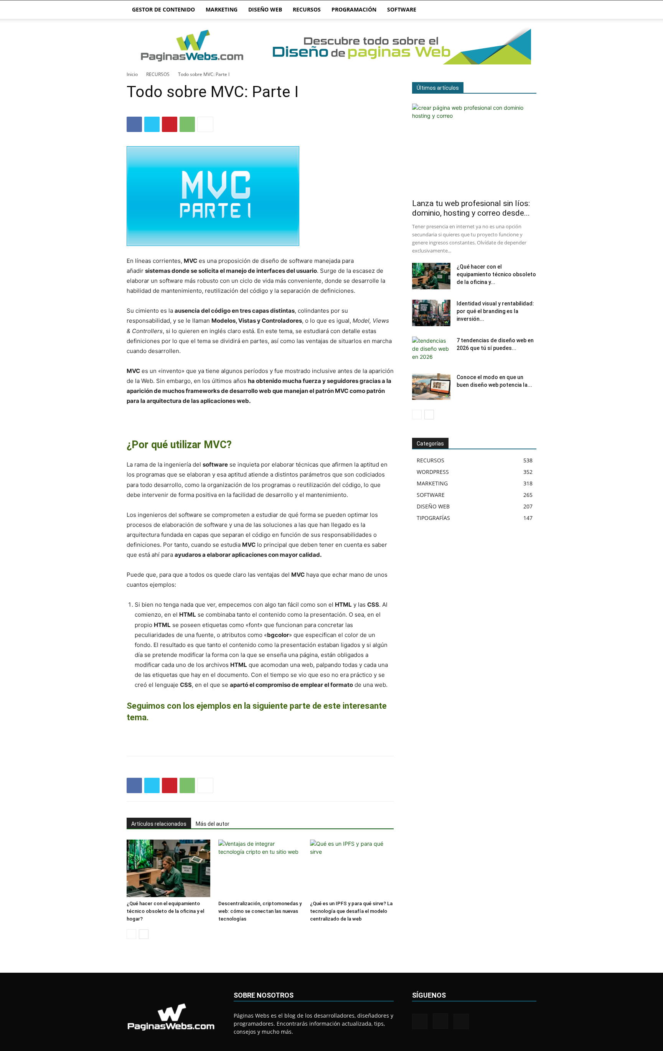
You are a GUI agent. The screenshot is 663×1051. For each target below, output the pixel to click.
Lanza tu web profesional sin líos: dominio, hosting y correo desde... (471, 208)
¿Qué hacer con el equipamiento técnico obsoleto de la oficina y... (496, 274)
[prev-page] (131, 934)
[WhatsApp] (187, 124)
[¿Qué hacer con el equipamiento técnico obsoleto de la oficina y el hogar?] (168, 868)
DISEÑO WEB (265, 9)
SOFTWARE (401, 9)
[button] (527, 10)
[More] (205, 124)
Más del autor (212, 824)
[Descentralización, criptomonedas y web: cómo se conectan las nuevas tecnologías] (260, 868)
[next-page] (143, 934)
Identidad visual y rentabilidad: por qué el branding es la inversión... (495, 311)
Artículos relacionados (158, 824)
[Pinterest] (169, 124)
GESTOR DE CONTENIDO (163, 9)
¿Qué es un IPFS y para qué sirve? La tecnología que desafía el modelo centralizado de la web (351, 911)
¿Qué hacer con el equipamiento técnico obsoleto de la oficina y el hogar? (165, 911)
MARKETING (221, 9)
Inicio (132, 74)
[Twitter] (152, 124)
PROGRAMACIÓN (354, 9)
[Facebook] (134, 124)
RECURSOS (307, 9)
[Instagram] (440, 1021)
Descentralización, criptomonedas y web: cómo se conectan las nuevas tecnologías (260, 911)
